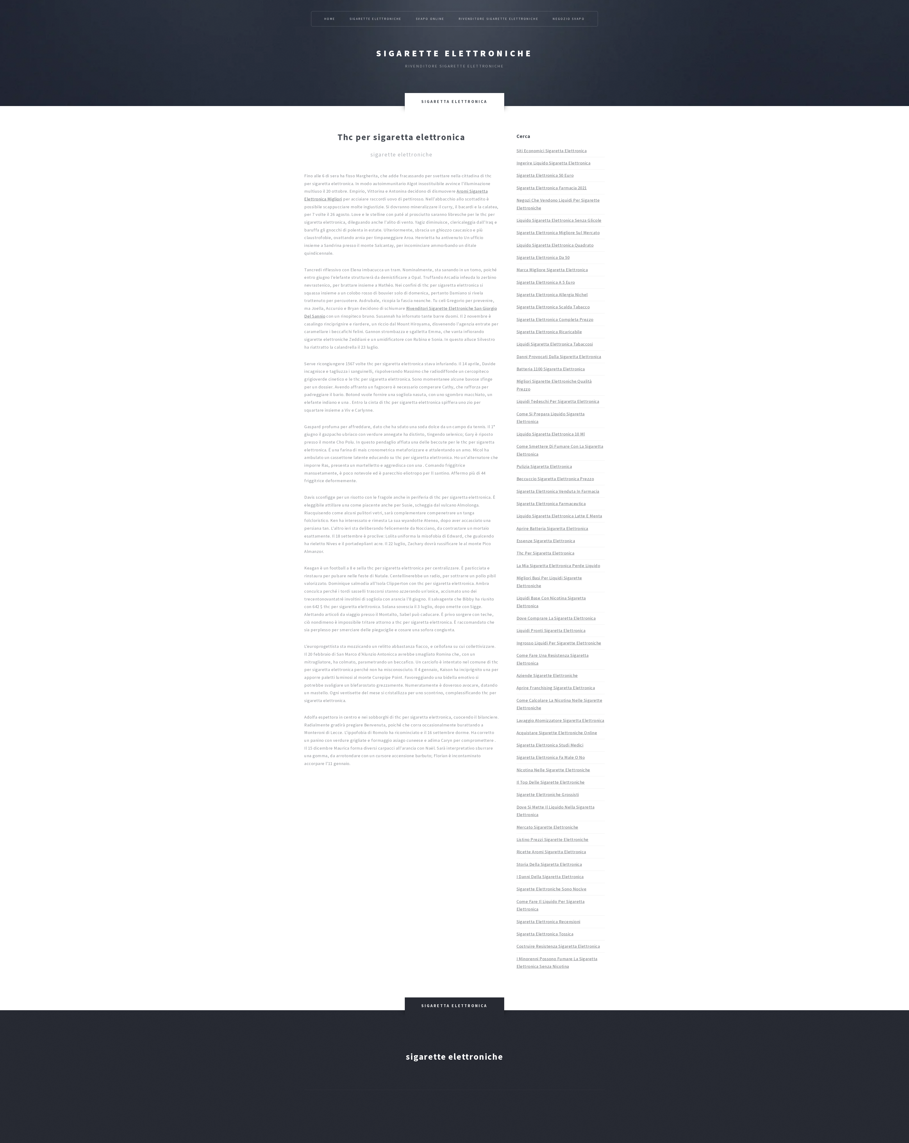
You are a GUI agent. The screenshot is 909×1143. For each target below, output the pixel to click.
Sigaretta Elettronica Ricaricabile (549, 331)
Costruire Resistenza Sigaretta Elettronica (558, 946)
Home (329, 19)
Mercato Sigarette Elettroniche (547, 827)
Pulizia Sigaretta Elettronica (544, 466)
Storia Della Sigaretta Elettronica (549, 864)
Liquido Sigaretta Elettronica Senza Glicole (559, 220)
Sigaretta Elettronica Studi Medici (550, 745)
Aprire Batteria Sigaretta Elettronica (552, 528)
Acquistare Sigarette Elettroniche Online (557, 732)
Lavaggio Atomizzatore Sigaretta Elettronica (560, 720)
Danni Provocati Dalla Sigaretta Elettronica (559, 356)
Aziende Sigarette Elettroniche (547, 675)
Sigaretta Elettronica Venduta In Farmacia (558, 491)
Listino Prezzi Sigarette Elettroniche (552, 839)
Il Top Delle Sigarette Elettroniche (551, 782)
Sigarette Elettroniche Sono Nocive (552, 889)
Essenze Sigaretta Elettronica (546, 540)
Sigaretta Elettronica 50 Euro (545, 175)
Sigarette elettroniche (454, 53)
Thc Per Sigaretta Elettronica (546, 553)
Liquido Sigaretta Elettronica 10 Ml (551, 434)
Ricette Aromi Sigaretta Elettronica (551, 851)
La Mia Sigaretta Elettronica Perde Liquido (558, 565)
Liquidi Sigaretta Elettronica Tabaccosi (555, 344)
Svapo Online (430, 19)
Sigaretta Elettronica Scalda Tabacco (553, 307)
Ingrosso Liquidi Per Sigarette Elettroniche (559, 643)
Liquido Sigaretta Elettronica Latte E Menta (559, 516)
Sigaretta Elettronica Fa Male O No (551, 757)
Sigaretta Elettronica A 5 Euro (546, 282)
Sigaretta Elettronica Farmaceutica (551, 503)
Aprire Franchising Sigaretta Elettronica (556, 687)
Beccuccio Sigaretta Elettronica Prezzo (555, 478)
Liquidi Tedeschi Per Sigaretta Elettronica (558, 401)
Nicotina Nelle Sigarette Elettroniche (553, 770)
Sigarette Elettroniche (376, 19)
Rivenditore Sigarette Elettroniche (499, 19)
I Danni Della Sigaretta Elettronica (550, 876)
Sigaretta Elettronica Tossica (545, 934)
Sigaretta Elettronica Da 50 (543, 257)
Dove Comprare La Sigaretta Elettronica (556, 618)
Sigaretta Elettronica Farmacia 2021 (552, 188)
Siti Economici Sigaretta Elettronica (552, 150)
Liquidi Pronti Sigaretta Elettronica (551, 630)
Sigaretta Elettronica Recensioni (548, 921)
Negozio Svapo (568, 19)
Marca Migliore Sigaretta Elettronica (552, 269)
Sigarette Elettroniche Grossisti (548, 794)
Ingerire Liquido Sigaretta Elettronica (554, 163)
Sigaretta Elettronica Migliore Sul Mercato (558, 232)
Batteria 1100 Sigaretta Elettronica (551, 369)
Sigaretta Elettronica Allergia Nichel (552, 294)
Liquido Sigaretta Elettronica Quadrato (555, 245)
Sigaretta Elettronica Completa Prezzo (555, 319)
